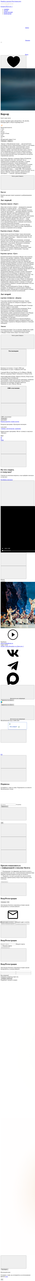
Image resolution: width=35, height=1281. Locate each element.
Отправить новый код (6, 978)
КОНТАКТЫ (7, 13)
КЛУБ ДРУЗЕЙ (8, 12)
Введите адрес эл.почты (22, 922)
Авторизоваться (5, 947)
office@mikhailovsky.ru (7, 643)
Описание (3, 141)
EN (1, 754)
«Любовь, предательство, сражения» (11, 428)
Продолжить (4, 881)
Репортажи (4, 418)
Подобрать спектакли (7, 479)
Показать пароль (7, 946)
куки (6, 1276)
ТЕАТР (6, 10)
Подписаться (4, 806)
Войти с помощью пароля (7, 923)
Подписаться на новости (7, 700)
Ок (2, 1279)
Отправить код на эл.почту (22, 923)
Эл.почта (18, 804)
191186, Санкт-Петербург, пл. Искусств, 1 (12, 646)
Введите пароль (20, 944)
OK (2, 822)
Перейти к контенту (6, 1)
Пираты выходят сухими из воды (10, 421)
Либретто (10, 141)
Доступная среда (16, 1)
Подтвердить (4, 1269)
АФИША (6, 9)
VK (8, 902)
